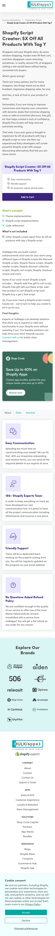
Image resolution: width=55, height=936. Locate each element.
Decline (26, 920)
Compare (27, 858)
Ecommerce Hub (27, 863)
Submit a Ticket (27, 782)
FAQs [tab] (18, 412)
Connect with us (11, 337)
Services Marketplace (11, 20)
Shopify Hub (27, 868)
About (27, 768)
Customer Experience (27, 799)
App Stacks (27, 831)
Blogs (27, 849)
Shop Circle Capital (27, 822)
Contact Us (28, 777)
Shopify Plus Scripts (33, 20)
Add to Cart (27, 197)
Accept (26, 912)
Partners (27, 826)
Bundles (27, 836)
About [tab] (8, 412)
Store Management (27, 809)
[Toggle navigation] (4, 5)
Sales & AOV (27, 795)
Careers (27, 772)
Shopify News (27, 853)
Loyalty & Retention (27, 804)
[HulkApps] (40, 5)
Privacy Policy (33, 904)
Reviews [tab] (30, 412)
